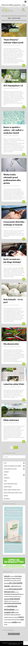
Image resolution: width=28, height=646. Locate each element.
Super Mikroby (17, 619)
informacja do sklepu (13, 596)
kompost (7, 599)
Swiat (22, 619)
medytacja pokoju (13, 601)
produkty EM (9, 612)
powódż (5, 606)
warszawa (10, 622)
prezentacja (17, 609)
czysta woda (12, 576)
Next (16, 447)
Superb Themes (16, 644)
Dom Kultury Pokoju (10, 578)
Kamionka (19, 596)
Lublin (9, 601)
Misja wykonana (11, 420)
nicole (18, 601)
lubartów (6, 601)
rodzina (21, 617)
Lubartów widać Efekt (13, 384)
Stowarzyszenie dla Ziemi (9, 619)
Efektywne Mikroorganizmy (15, 580)
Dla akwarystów (11, 344)
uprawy (6, 622)
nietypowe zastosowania (12, 603)
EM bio (17, 586)
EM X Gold (17, 592)
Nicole (18, 45)
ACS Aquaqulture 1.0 (13, 85)
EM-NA (16, 583)
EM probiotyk (14, 589)
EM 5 (13, 586)
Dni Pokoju (18, 576)
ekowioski (6, 583)
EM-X (10, 586)
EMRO (12, 592)
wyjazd (19, 622)
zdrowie (5, 624)
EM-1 (11, 583)
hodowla (7, 596)
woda (14, 622)
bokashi (7, 576)
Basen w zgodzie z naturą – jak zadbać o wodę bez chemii (13, 130)
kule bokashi (15, 599)
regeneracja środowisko (13, 617)
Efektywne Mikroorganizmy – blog (13, 5)
